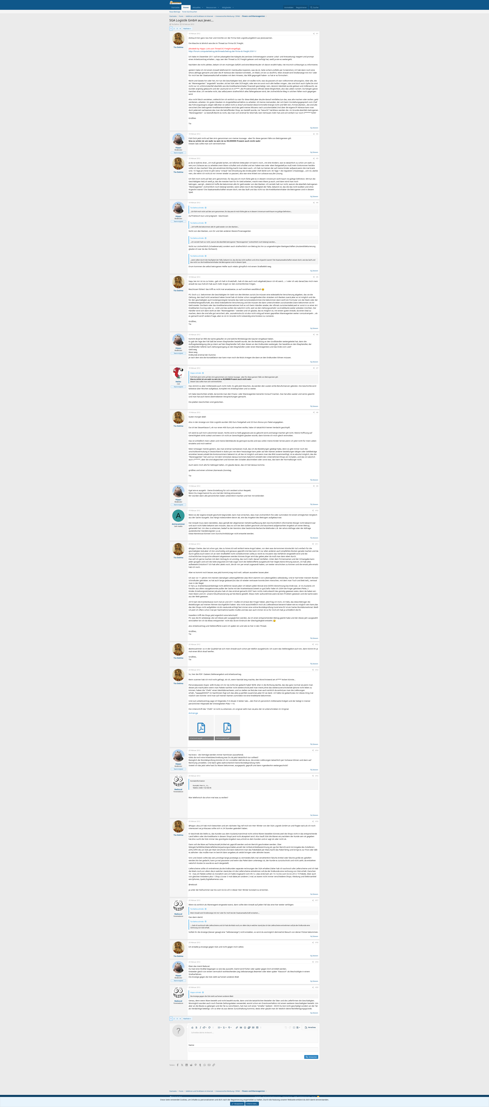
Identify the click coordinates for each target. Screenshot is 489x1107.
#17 (316, 900)
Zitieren (315, 128)
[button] (202, 7)
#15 (316, 776)
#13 (316, 670)
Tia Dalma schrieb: (197, 207)
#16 (316, 821)
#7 (317, 368)
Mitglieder (226, 7)
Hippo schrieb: (195, 373)
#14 (316, 750)
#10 (316, 510)
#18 (316, 942)
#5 (317, 277)
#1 (317, 33)
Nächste (186, 28)
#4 (317, 203)
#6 (317, 335)
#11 (316, 544)
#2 (317, 134)
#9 (317, 486)
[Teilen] (313, 33)
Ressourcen (211, 7)
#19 (316, 962)
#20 (316, 987)
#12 (316, 644)
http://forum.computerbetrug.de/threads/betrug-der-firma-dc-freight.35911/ (222, 51)
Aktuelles (197, 7)
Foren (186, 7)
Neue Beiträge (174, 12)
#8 (317, 412)
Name (191, 1045)
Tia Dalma (175, 24)
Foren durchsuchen (189, 12)
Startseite (175, 7)
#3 (317, 158)
